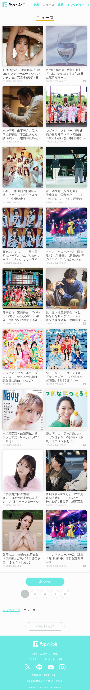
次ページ (45, 581)
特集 (60, 659)
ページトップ (45, 626)
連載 (61, 4)
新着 (36, 4)
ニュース (48, 4)
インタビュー (76, 4)
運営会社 (36, 675)
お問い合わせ (51, 675)
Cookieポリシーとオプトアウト (45, 680)
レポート (50, 659)
